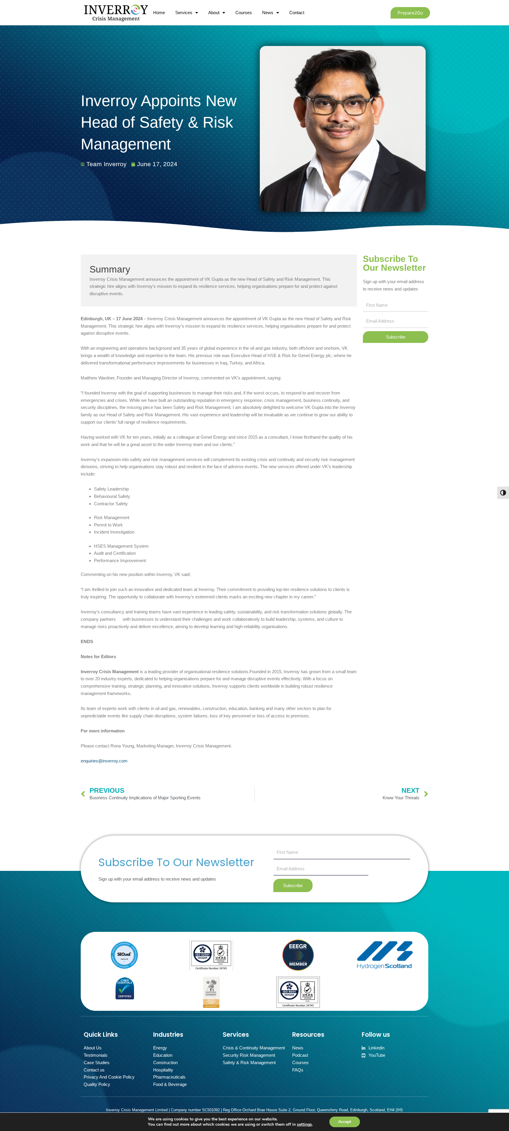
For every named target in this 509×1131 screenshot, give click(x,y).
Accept (344, 1122)
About (213, 12)
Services (183, 12)
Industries (168, 1034)
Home (159, 12)
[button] (410, 13)
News (267, 12)
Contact (296, 12)
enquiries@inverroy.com (104, 760)
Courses (243, 12)
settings (304, 1124)
